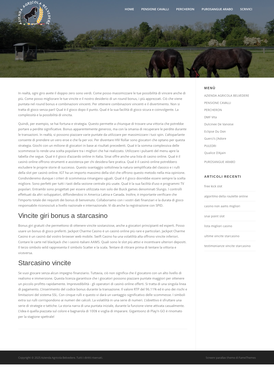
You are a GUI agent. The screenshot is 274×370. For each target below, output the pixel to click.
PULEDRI (210, 146)
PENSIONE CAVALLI (155, 9)
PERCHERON (185, 9)
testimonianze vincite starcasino (227, 246)
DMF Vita (210, 117)
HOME (129, 9)
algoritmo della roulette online (226, 196)
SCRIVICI (246, 9)
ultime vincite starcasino (221, 236)
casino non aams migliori (222, 206)
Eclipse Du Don (215, 131)
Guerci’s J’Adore (215, 138)
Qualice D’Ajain (215, 153)
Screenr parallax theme (220, 358)
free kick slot (213, 186)
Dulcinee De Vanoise (219, 124)
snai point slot (214, 216)
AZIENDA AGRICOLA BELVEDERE (226, 95)
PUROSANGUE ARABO (217, 9)
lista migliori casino (218, 226)
